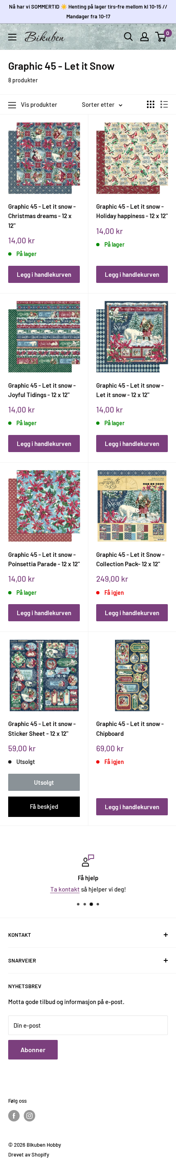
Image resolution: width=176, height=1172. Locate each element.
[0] (161, 37)
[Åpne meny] (12, 37)
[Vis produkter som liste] (164, 104)
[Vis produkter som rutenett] (150, 104)
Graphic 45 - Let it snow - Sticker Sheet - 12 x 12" (42, 728)
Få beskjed (44, 806)
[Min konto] (144, 36)
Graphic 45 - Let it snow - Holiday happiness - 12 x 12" (132, 211)
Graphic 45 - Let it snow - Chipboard (130, 728)
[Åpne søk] (128, 36)
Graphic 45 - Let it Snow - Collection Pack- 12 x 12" (130, 559)
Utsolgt (44, 782)
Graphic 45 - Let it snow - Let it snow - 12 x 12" (130, 390)
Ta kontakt (65, 889)
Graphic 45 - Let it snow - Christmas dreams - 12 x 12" (42, 216)
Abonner (32, 1049)
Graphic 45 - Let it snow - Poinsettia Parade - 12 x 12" (44, 559)
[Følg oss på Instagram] (29, 1115)
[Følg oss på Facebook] (14, 1115)
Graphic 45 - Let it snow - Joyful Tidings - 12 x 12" (42, 390)
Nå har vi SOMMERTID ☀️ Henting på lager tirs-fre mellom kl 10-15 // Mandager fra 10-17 (88, 11)
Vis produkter (39, 104)
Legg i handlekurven (44, 274)
